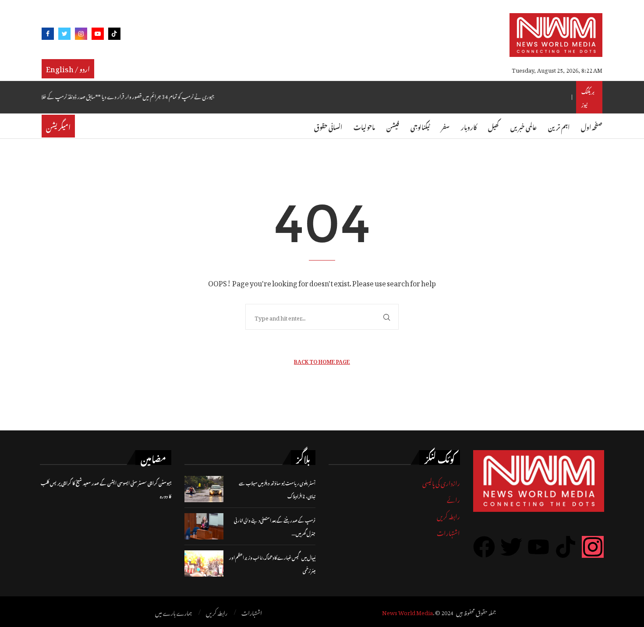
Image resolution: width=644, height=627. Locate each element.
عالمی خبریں (523, 126)
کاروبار (469, 126)
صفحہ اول (591, 126)
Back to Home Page (322, 360)
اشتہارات (448, 531)
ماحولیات (364, 126)
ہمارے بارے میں (173, 612)
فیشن (392, 126)
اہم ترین (559, 126)
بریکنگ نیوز (587, 97)
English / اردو (68, 68)
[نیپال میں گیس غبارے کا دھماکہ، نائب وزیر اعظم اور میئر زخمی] (204, 563)
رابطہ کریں (448, 515)
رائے (453, 498)
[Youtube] (98, 35)
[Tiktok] (114, 35)
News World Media (407, 611)
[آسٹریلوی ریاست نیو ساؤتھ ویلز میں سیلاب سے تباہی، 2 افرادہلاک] (204, 489)
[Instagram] (81, 35)
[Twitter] (64, 35)
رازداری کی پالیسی (441, 482)
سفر (445, 126)
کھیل (493, 126)
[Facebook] (48, 35)
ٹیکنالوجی (420, 126)
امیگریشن (58, 126)
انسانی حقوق (328, 126)
